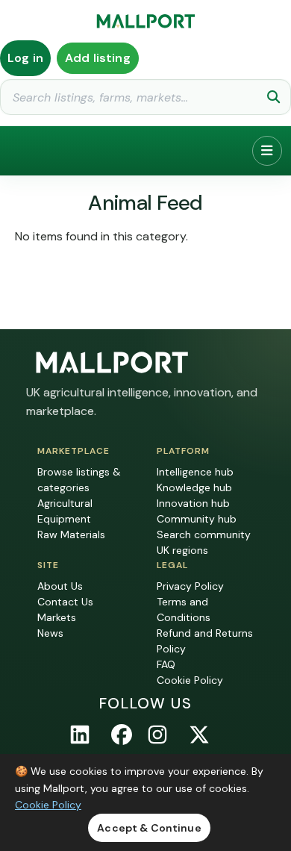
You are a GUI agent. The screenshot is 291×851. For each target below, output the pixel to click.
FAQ (166, 664)
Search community (204, 534)
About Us (60, 586)
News (50, 633)
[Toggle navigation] (267, 151)
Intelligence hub (195, 472)
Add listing (98, 58)
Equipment (64, 519)
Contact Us (65, 601)
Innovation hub (193, 503)
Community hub (197, 519)
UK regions (182, 550)
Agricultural (65, 503)
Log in (25, 58)
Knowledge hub (194, 487)
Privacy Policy (190, 586)
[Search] (274, 97)
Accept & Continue (149, 828)
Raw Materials (71, 534)
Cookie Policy (190, 680)
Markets (56, 617)
